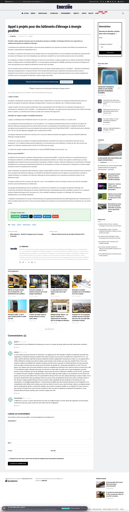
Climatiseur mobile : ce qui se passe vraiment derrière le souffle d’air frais (17, 316)
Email (56, 216)
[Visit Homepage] (64, 6)
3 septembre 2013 (22, 36)
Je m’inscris (114, 507)
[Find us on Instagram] (105, 1)
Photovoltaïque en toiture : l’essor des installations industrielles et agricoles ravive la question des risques (115, 207)
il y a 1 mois (11, 321)
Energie (33, 13)
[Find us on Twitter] (103, 1)
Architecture (55, 286)
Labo (104, 13)
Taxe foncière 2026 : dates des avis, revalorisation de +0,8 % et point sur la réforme (111, 102)
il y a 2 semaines (34, 296)
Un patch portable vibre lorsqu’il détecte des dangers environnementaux (114, 484)
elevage (19, 224)
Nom (10, 443)
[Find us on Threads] (112, 1)
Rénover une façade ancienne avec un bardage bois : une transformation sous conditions (16, 292)
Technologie (54, 13)
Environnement (65, 13)
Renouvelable (42, 13)
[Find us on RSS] (115, 1)
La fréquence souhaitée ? (106, 44)
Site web (53, 450)
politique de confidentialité (62, 510)
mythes (34, 224)
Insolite (90, 13)
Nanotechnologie (103, 154)
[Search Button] (123, 13)
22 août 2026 (111, 162)
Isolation (54, 311)
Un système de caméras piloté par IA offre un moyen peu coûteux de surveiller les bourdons (115, 494)
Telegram (47, 216)
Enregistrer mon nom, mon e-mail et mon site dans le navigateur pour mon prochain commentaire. (37, 458)
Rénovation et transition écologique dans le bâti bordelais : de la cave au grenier (81, 292)
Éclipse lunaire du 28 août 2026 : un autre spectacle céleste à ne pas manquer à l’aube (111, 111)
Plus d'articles (49, 329)
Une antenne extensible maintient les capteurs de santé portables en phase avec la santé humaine (110, 248)
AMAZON (44, 480)
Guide (97, 13)
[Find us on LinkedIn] (110, 1)
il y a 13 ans (23, 342)
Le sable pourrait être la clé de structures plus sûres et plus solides (59, 292)
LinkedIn (25, 216)
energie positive (26, 224)
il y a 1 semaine (12, 296)
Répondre (17, 347)
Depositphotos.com (27, 478)
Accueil (26, 13)
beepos (13, 224)
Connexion (121, 1)
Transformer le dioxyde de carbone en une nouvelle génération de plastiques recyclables (106, 90)
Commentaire (12, 421)
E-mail (10, 450)
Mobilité (76, 13)
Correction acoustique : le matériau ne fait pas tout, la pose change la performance (38, 292)
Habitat (84, 13)
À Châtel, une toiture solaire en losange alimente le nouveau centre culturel (37, 316)
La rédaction (13, 36)
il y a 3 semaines (55, 296)
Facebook (38, 216)
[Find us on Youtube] (108, 1)
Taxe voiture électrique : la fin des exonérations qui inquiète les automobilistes (110, 120)
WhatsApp (16, 216)
